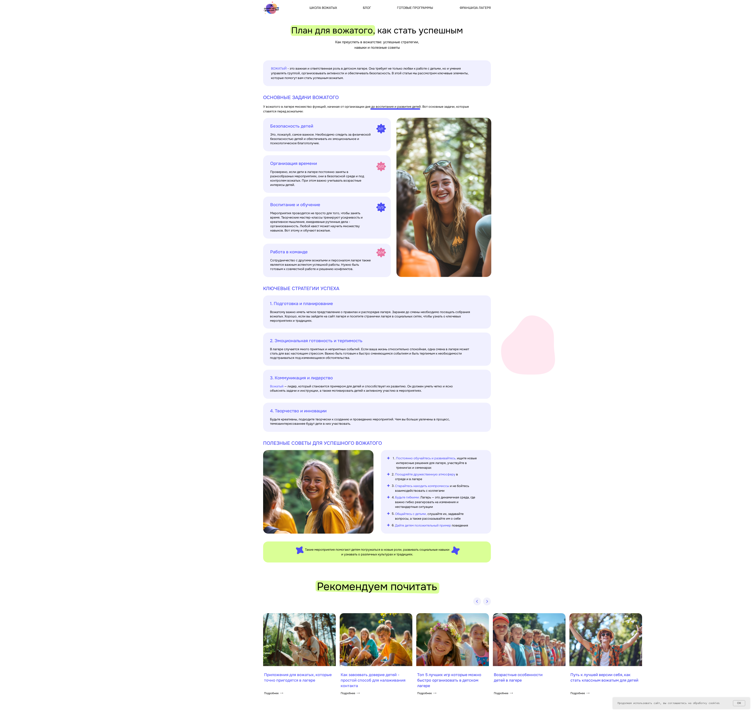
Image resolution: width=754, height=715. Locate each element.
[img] (271, 7)
